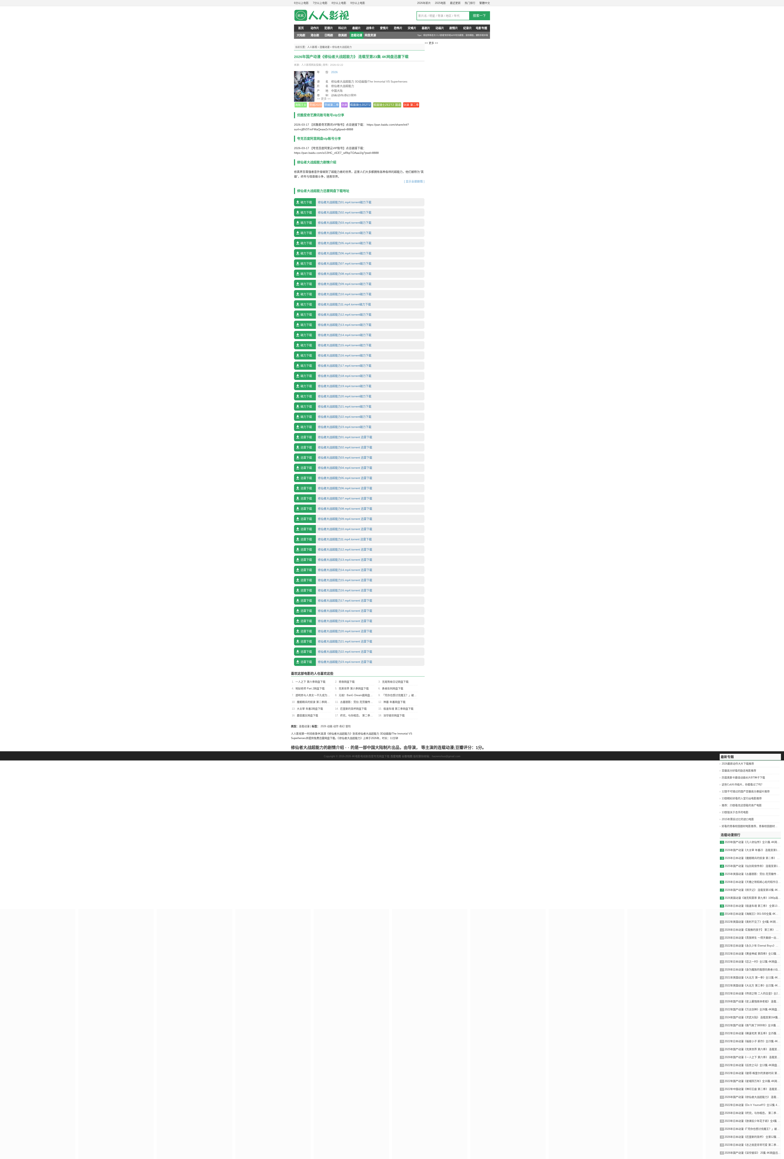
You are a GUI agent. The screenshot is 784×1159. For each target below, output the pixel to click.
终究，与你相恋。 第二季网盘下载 (360, 715)
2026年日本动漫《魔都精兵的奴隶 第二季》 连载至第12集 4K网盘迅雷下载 (753, 858)
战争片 (370, 28)
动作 (336, 726)
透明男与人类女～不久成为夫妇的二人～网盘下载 (324, 695)
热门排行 (470, 2)
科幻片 (342, 28)
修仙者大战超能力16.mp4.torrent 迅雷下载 (336, 590)
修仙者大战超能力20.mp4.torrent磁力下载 (336, 396)
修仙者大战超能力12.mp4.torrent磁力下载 (336, 314)
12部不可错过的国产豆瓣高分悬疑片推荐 (746, 791)
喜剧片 (426, 28)
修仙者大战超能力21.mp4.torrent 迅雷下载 (336, 641)
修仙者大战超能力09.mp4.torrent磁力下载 (336, 284)
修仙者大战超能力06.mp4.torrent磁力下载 (336, 253)
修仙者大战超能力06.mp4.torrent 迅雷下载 (336, 488)
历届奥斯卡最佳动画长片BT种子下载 (743, 777)
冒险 (348, 726)
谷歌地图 (407, 756)
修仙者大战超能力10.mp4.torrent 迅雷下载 (336, 529)
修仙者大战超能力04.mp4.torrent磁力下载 (336, 232)
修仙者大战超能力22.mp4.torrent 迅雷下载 (336, 651)
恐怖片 (398, 28)
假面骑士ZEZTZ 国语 (387, 104)
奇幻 (342, 726)
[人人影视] (326, 15)
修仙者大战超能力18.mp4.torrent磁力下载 (336, 375)
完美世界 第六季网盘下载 (354, 688)
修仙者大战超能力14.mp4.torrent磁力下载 (336, 335)
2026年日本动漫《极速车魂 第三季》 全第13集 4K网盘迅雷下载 (753, 905)
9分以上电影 (357, 2)
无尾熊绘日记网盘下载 (395, 681)
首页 (301, 28)
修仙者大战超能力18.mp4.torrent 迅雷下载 (336, 610)
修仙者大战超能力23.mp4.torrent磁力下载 (336, 427)
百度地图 (395, 756)
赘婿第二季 (331, 104)
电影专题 (481, 28)
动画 (329, 726)
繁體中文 (484, 2)
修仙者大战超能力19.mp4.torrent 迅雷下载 (336, 621)
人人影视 (312, 47)
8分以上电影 (339, 2)
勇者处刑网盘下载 (392, 688)
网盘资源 (370, 35)
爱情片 (384, 28)
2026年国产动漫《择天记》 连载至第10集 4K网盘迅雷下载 (753, 889)
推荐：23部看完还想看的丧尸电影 (742, 805)
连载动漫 (356, 35)
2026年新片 (424, 2)
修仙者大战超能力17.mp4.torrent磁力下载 (336, 365)
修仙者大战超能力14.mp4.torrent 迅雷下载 (336, 570)
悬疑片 (356, 28)
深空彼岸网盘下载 (394, 715)
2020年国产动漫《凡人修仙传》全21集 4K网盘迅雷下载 (753, 842)
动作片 (315, 28)
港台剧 (315, 35)
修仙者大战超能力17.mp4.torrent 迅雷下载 (336, 600)
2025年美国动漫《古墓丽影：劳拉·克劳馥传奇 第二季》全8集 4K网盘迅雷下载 (753, 873)
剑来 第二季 (411, 104)
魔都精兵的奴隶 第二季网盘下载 (316, 701)
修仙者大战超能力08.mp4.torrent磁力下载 (336, 273)
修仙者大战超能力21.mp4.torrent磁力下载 (336, 406)
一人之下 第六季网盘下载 (310, 681)
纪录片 (467, 28)
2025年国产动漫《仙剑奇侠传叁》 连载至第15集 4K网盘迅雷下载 (753, 866)
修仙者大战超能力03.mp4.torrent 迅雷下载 (336, 457)
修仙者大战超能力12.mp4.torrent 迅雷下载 (336, 549)
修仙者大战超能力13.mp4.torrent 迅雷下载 (336, 559)
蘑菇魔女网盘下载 (307, 715)
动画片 (439, 28)
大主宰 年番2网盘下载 (310, 708)
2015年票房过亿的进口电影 (738, 819)
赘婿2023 (315, 104)
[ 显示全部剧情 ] (414, 181)
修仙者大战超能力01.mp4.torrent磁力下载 (336, 202)
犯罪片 (328, 28)
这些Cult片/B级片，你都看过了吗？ (743, 784)
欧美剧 (342, 35)
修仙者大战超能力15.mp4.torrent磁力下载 (336, 345)
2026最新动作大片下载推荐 (738, 763)
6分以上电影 (301, 2)
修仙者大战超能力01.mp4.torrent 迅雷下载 (336, 437)
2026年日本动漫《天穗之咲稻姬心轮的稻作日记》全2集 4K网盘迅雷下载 (753, 881)
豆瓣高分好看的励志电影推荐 (739, 770)
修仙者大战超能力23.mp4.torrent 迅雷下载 (336, 661)
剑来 (344, 104)
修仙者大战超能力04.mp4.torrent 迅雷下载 (336, 467)
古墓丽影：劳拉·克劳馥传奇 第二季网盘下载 (366, 701)
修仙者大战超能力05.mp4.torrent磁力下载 (336, 243)
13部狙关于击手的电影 (735, 812)
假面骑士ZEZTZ (360, 104)
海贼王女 (300, 104)
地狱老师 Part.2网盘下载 (310, 688)
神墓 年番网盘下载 (394, 701)
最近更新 (455, 2)
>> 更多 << (324, 98)
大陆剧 (301, 35)
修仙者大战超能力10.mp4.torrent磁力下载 (336, 294)
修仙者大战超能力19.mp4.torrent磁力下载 (336, 386)
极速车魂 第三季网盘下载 (398, 708)
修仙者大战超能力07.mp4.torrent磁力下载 (336, 263)
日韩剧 (328, 35)
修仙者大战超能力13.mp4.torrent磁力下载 (336, 324)
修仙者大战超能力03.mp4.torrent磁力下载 (336, 222)
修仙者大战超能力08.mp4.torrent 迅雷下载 (336, 508)
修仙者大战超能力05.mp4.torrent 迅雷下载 (336, 478)
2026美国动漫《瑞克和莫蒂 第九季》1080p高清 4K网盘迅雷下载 (753, 897)
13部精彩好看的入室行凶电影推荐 (742, 798)
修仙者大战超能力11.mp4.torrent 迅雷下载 (336, 539)
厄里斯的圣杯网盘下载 (353, 708)
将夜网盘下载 (347, 681)
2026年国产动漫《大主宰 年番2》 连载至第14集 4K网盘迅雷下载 (753, 850)
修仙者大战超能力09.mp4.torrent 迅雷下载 (336, 518)
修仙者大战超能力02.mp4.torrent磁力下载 (336, 212)
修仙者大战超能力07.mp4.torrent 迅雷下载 (336, 498)
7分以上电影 (320, 2)
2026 (334, 72)
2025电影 (440, 2)
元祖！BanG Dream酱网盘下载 (357, 695)
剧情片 (453, 28)
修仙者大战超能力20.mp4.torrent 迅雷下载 (336, 631)
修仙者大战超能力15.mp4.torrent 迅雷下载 (336, 580)
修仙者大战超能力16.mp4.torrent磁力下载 (336, 355)
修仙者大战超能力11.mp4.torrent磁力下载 (336, 304)
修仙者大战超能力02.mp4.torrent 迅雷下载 (336, 447)
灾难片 (412, 28)
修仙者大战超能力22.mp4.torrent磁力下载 (336, 416)
